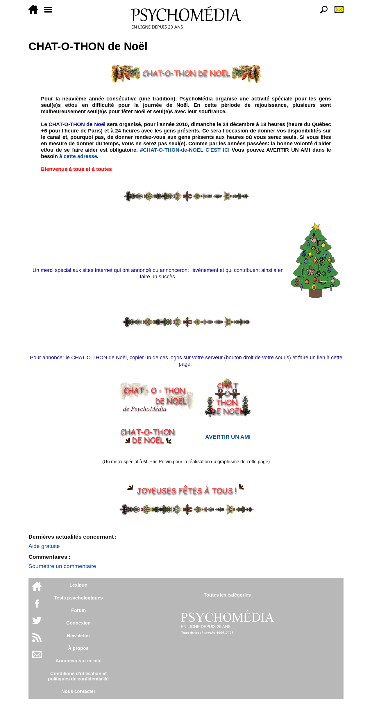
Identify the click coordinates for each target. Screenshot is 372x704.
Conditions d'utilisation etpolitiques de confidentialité (78, 676)
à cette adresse (78, 156)
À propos (78, 648)
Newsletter (78, 635)
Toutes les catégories (227, 594)
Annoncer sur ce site (78, 660)
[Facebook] (37, 606)
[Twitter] (37, 623)
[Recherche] (321, 12)
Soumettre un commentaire (62, 566)
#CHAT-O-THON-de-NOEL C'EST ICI (186, 150)
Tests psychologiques (78, 597)
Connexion (78, 622)
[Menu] (51, 12)
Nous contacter (78, 691)
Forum (78, 610)
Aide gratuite (44, 546)
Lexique (78, 585)
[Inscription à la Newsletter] (337, 12)
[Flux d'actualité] (37, 640)
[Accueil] (35, 12)
